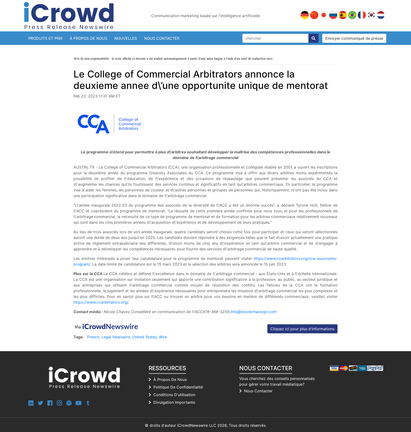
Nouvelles (125, 38)
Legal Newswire (116, 337)
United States (144, 337)
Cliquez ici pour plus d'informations (302, 328)
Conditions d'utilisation (174, 394)
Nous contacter (161, 38)
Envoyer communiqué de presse (354, 38)
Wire (163, 337)
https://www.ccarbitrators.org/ (100, 302)
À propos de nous (88, 38)
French (93, 337)
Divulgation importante (174, 402)
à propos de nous (170, 379)
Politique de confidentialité (178, 387)
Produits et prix (45, 38)
